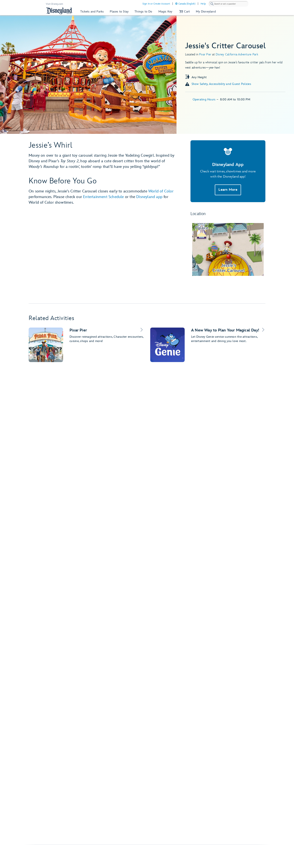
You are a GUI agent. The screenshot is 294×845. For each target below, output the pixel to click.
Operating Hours (205, 99)
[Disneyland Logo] (59, 10)
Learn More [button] (227, 190)
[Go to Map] (228, 249)
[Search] (212, 4)
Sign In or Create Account (156, 3)
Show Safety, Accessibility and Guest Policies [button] (221, 84)
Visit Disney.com (54, 4)
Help (203, 3)
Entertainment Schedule (103, 197)
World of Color (160, 191)
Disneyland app (149, 197)
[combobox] (228, 4)
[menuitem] (176, 3)
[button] (184, 11)
